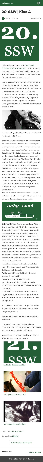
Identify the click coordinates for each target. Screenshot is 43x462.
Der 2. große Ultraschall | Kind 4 (15, 394)
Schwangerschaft (16, 431)
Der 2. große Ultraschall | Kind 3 (15, 424)
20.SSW (15, 436)
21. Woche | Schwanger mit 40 (14, 365)
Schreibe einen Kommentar (21, 443)
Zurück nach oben (35, 452)
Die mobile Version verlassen (21, 459)
